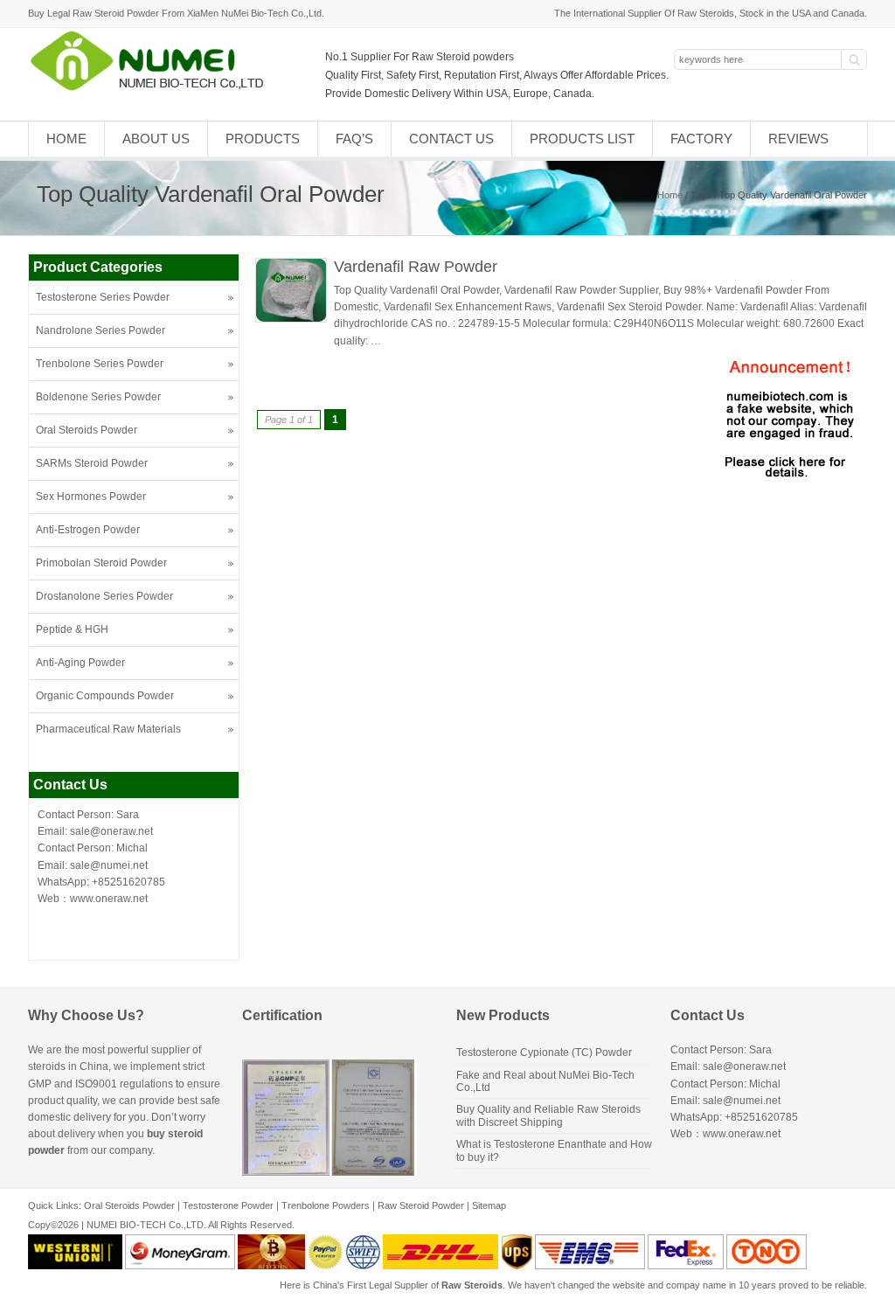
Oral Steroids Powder (86, 430)
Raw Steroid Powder (421, 1205)
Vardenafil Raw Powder (415, 266)
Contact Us (451, 138)
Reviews (798, 138)
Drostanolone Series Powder (104, 596)
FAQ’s (354, 138)
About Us (156, 138)
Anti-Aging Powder (80, 662)
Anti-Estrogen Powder (88, 530)
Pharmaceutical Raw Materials (108, 729)
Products (262, 138)
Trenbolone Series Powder (99, 364)
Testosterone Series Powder (103, 297)
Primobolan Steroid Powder (101, 563)
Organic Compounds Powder (105, 696)
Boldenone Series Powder (98, 397)
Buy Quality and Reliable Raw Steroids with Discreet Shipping (548, 1115)
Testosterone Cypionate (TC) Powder (544, 1052)
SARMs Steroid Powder (92, 463)
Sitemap (489, 1205)
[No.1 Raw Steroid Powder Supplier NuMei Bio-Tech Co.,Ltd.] (154, 89)
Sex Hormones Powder (91, 496)
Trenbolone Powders (325, 1205)
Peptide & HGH (72, 629)
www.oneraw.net (109, 899)
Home (66, 138)
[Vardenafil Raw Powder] (291, 319)
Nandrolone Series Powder (100, 330)
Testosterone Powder (228, 1205)
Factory (701, 138)
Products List (582, 138)
